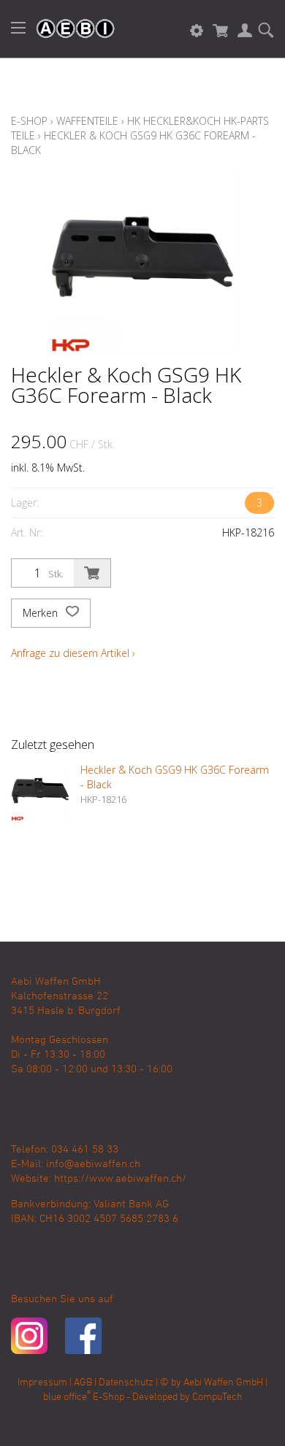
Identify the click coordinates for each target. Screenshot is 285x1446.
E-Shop (29, 121)
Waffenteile (87, 121)
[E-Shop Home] (68, 29)
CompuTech (217, 1397)
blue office (67, 1397)
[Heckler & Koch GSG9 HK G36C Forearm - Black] (40, 792)
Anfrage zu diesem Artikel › (73, 653)
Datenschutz (126, 1383)
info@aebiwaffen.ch (93, 1164)
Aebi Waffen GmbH (223, 1383)
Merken (42, 613)
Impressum (42, 1383)
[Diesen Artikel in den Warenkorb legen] (92, 573)
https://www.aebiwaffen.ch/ (120, 1178)
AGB (83, 1383)
